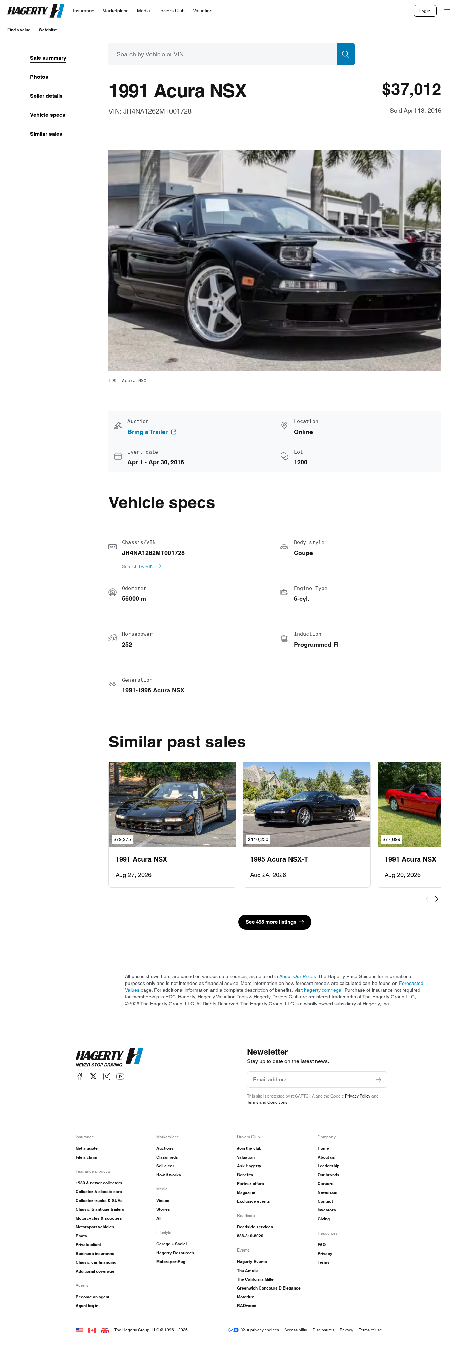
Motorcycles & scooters (99, 1218)
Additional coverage (95, 1271)
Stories (163, 1209)
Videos (162, 1200)
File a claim (86, 1157)
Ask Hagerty (249, 1166)
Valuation (246, 1157)
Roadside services (255, 1227)
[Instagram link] (107, 1076)
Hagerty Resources (175, 1253)
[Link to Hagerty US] (79, 1330)
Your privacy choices (260, 1330)
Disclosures (323, 1330)
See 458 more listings (271, 922)
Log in (425, 10)
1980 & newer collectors (99, 1183)
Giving (324, 1219)
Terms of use (370, 1330)
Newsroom (328, 1192)
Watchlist (48, 29)
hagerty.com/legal (323, 990)
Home (323, 1148)
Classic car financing (96, 1262)
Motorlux (245, 1297)
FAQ (322, 1244)
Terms (324, 1262)
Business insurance (95, 1253)
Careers (326, 1183)
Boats (81, 1236)
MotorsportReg (170, 1261)
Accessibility (295, 1330)
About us (326, 1157)
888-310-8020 (250, 1236)
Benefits (245, 1174)
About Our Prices (297, 976)
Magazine (246, 1192)
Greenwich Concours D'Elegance (269, 1288)
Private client (88, 1244)
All (158, 1218)
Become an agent (92, 1297)
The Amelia (248, 1270)
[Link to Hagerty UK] (105, 1330)
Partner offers (250, 1183)
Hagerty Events (252, 1261)
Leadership (328, 1166)
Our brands (328, 1174)
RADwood (246, 1305)
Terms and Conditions (267, 1102)
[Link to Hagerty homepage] (109, 1057)
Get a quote (87, 1148)
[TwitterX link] (93, 1076)
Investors (327, 1210)
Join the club (249, 1148)
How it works (168, 1174)
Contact (325, 1201)
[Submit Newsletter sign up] (378, 1079)
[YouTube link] (120, 1076)
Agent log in (87, 1305)
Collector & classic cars (99, 1191)
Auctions (165, 1148)
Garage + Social (171, 1244)
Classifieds (167, 1157)
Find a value (19, 29)
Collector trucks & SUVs (99, 1200)
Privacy (325, 1253)
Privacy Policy (357, 1096)
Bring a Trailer (147, 431)
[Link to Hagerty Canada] (92, 1330)
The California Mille (255, 1279)
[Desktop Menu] (447, 11)
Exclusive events (253, 1201)
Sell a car (165, 1166)
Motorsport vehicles (95, 1227)
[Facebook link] (79, 1076)
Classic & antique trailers (100, 1209)
